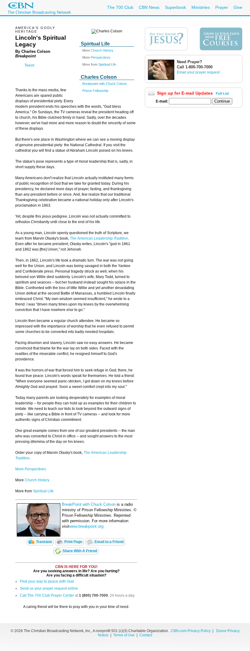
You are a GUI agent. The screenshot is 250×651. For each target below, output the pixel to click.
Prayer (221, 7)
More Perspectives (30, 469)
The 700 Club (120, 7)
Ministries (200, 7)
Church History (102, 50)
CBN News (149, 7)
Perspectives (100, 57)
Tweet (29, 65)
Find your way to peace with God (47, 581)
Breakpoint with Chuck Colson (104, 83)
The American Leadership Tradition (99, 238)
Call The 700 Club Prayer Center (47, 595)
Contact (145, 635)
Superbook (175, 7)
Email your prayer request (198, 72)
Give (238, 7)
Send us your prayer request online (49, 588)
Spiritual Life (107, 64)
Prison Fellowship (95, 90)
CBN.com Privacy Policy (191, 631)
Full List (222, 93)
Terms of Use (124, 635)
